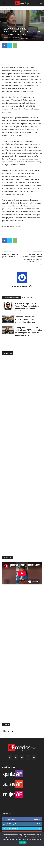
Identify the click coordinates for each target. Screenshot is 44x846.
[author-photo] (22, 283)
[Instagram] (16, 757)
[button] (3, 3)
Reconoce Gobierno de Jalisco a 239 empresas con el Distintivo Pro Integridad (28, 319)
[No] (41, 839)
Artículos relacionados (11, 297)
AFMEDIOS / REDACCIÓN (11, 38)
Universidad (19, 25)
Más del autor (27, 297)
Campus (8, 8)
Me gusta (37, 819)
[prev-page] (3, 341)
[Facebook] (4, 45)
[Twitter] (9, 45)
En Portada (11, 25)
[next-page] (7, 341)
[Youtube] (34, 757)
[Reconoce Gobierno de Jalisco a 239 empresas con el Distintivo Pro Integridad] (8, 319)
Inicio (2, 8)
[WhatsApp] (15, 45)
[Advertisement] (22, 518)
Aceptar (22, 843)
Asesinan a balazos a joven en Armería (10, 255)
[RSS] (22, 757)
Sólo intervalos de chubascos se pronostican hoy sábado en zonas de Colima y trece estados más (32, 259)
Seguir (38, 824)
